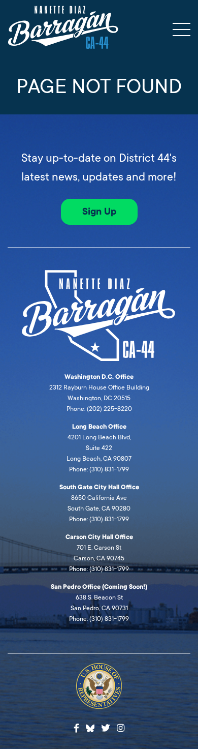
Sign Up (99, 211)
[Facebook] (76, 728)
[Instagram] (120, 728)
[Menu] (181, 29)
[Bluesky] (90, 727)
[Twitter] (105, 728)
